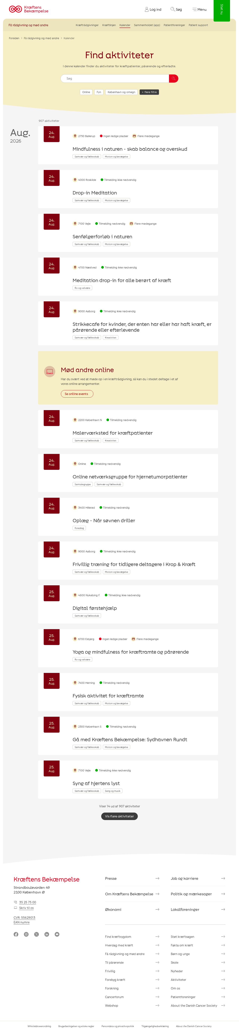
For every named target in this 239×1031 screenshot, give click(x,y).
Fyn (99, 92)
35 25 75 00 (27, 902)
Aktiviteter (178, 979)
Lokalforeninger (185, 909)
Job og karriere (184, 878)
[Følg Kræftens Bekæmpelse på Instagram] (26, 934)
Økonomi (113, 909)
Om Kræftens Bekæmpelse (129, 894)
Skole (174, 962)
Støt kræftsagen (182, 936)
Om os (175, 988)
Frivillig (110, 971)
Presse (111, 878)
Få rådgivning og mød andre (28, 25)
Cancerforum (114, 997)
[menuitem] (151, 9)
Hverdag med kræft (119, 945)
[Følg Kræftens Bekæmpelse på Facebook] (16, 934)
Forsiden (14, 38)
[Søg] (173, 78)
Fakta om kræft (182, 945)
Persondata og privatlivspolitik (118, 1026)
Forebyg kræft (115, 979)
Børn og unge (180, 954)
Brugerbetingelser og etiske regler (76, 1026)
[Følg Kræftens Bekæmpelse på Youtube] (57, 934)
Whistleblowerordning (39, 1026)
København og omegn (121, 92)
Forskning (112, 988)
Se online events (76, 394)
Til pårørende (114, 962)
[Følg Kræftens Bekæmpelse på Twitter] (36, 934)
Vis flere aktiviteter (119, 816)
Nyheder (177, 971)
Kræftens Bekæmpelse (47, 879)
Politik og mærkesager (191, 894)
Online (86, 92)
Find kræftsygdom (118, 936)
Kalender (125, 25)
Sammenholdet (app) (147, 25)
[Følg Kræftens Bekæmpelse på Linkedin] (46, 934)
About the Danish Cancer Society (194, 1005)
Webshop (111, 1005)
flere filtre (151, 92)
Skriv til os (26, 908)
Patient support (198, 25)
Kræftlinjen (109, 25)
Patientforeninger (174, 25)
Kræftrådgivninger (87, 25)
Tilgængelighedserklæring (155, 1026)
